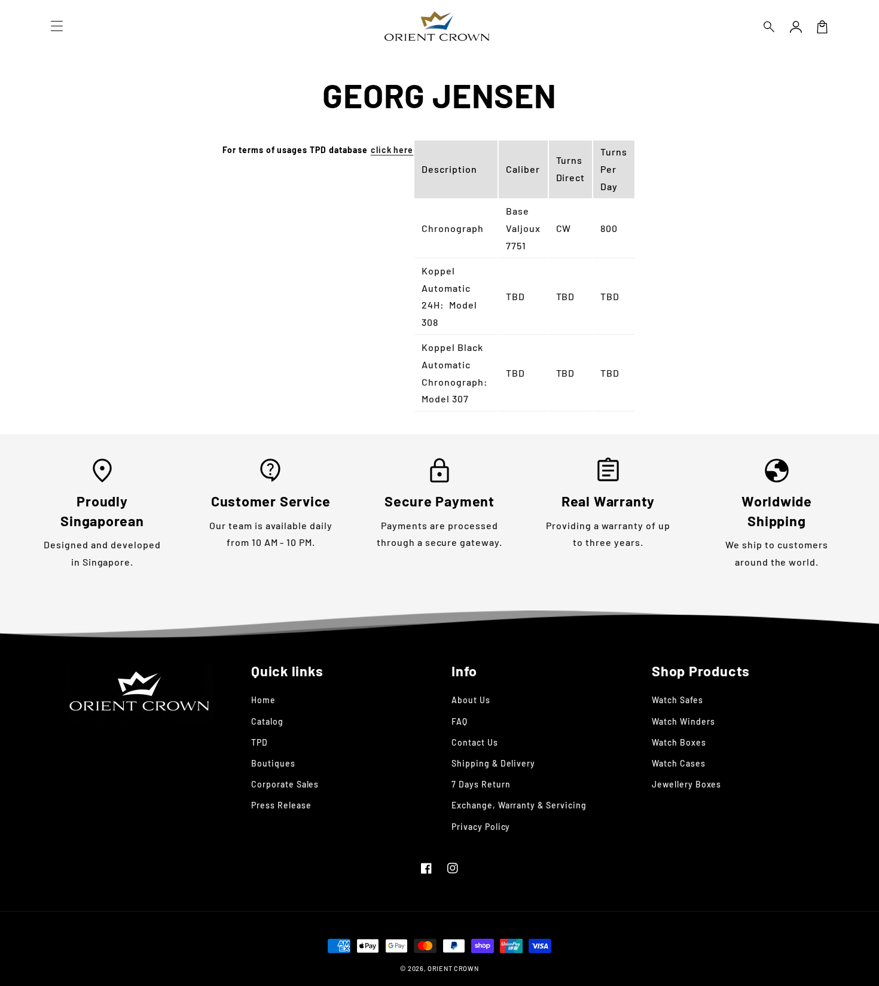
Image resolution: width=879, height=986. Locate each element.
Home (263, 700)
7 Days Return (480, 784)
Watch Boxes (679, 742)
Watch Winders (683, 721)
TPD (259, 742)
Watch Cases (679, 763)
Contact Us (474, 742)
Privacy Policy (480, 827)
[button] (769, 27)
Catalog (267, 721)
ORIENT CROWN (453, 968)
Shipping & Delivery (493, 763)
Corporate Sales (285, 784)
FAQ (459, 721)
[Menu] (57, 27)
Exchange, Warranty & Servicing (519, 805)
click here (392, 150)
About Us (470, 700)
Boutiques (273, 763)
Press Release (281, 805)
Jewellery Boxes (686, 784)
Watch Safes (677, 700)
